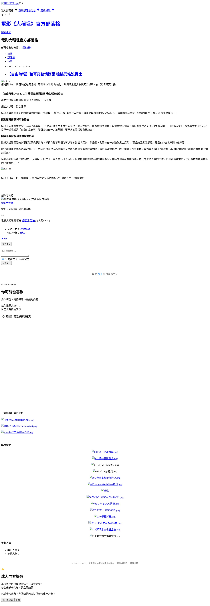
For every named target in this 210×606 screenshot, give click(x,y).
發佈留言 (6, 263)
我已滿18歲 (7, 600)
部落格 (11, 57)
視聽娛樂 (26, 47)
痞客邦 (26, 220)
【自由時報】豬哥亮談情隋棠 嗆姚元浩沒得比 (44, 74)
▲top (4, 238)
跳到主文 (6, 32)
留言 (32, 220)
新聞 (22, 233)
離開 (18, 600)
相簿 (9, 53)
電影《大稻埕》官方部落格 (30, 24)
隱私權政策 (122, 563)
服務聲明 (134, 563)
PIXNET (82, 563)
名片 (9, 61)
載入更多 (6, 244)
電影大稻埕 (7, 203)
